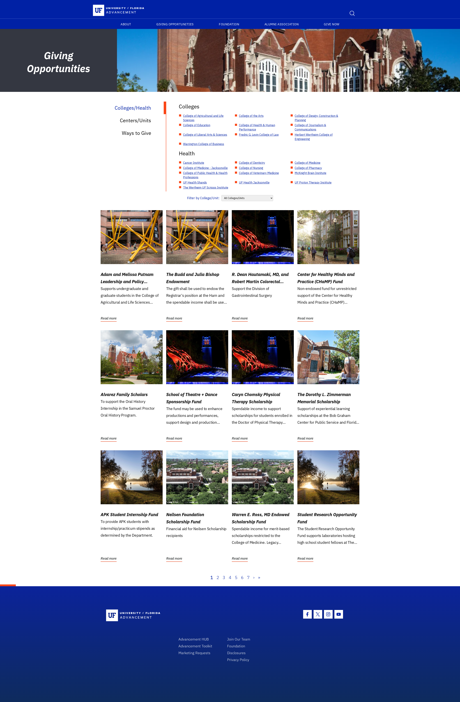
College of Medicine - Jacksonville (205, 168)
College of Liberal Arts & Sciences (205, 134)
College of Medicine (307, 162)
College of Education (196, 125)
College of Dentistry (252, 162)
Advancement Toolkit (195, 646)
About (126, 24)
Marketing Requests (194, 652)
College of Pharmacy (308, 168)
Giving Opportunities (175, 24)
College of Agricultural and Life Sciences (203, 118)
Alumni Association (281, 24)
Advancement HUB (193, 639)
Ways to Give (136, 133)
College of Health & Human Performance (257, 127)
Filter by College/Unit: (203, 198)
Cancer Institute (193, 162)
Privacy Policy (238, 659)
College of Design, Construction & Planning (316, 118)
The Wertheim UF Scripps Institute (205, 187)
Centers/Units (135, 120)
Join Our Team (238, 639)
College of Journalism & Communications (310, 127)
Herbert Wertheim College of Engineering (314, 137)
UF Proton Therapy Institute (313, 182)
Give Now (331, 24)
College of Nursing (251, 168)
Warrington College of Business (203, 144)
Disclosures (236, 652)
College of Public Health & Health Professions (205, 175)
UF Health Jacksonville (254, 182)
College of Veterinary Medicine (259, 173)
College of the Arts (251, 116)
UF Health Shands (195, 182)
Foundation (229, 24)
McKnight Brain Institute (310, 173)
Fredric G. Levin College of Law (259, 134)
